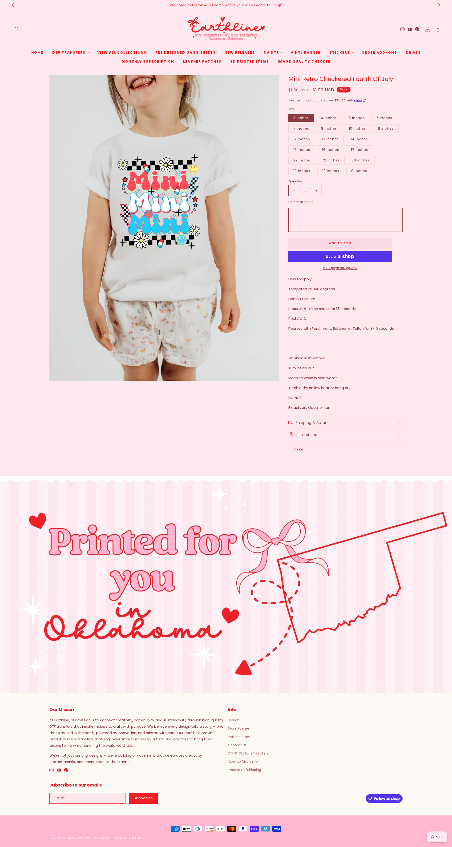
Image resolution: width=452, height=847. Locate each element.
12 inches (301, 139)
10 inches (357, 128)
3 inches (301, 118)
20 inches (361, 160)
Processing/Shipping (244, 769)
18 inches (330, 171)
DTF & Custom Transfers (248, 753)
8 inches (329, 128)
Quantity (295, 181)
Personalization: (301, 202)
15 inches (301, 149)
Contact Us (237, 745)
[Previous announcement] (13, 5)
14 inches (359, 139)
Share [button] (298, 449)
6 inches (384, 118)
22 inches (302, 160)
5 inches (356, 118)
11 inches (386, 128)
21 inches (331, 160)
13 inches (330, 139)
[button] (17, 29)
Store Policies (239, 728)
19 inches (301, 171)
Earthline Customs (76, 837)
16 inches (330, 149)
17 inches (359, 149)
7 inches (301, 128)
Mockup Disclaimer (243, 761)
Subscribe (143, 797)
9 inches (359, 171)
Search (233, 720)
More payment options (340, 268)
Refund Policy (239, 737)
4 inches (329, 118)
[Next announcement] (439, 5)
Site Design (103, 837)
